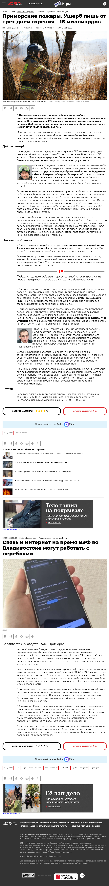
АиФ (5, 630)
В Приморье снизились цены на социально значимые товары (42, 462)
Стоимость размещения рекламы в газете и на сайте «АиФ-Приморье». (71, 823)
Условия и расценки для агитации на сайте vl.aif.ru (43, 826)
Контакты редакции (29, 823)
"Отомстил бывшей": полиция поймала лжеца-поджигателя (41, 489)
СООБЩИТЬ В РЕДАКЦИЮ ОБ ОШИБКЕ (84, 826)
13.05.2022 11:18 (9, 11)
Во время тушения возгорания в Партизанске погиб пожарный (43, 471)
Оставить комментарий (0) (85, 411)
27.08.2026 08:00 (10, 538)
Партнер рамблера (44, 875)
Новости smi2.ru (12, 529)
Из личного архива (80, 101)
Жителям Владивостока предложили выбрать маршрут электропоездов (47, 480)
